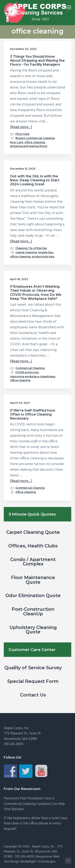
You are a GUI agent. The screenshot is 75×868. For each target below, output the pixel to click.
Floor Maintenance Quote (33, 580)
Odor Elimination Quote (33, 595)
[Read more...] (21, 127)
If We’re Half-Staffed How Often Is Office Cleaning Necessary (32, 414)
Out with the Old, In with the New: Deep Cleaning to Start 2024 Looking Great (34, 180)
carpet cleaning (26, 252)
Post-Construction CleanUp (33, 611)
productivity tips (43, 256)
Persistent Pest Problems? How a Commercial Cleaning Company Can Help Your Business (34, 804)
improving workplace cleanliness (32, 376)
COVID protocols (27, 372)
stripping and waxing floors (28, 146)
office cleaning (34, 142)
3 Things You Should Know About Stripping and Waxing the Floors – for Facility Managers (37, 60)
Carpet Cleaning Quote (33, 532)
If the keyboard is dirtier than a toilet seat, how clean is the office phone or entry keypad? (36, 823)
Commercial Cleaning (30, 368)
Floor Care (22, 133)
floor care (16, 142)
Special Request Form (33, 681)
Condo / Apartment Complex (33, 562)
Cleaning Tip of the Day (31, 248)
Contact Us (33, 695)
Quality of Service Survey (33, 667)
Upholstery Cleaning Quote (33, 630)
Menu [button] (63, 7)
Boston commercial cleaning (35, 138)
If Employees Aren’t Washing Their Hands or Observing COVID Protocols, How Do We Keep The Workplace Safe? (35, 293)
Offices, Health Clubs (33, 545)
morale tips (45, 252)
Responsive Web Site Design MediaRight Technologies (32, 859)
